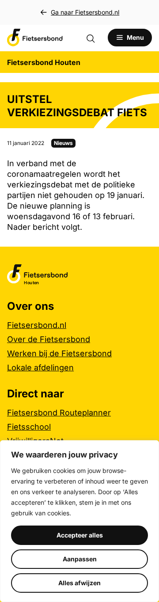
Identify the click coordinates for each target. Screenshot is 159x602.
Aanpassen (80, 559)
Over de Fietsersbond (48, 339)
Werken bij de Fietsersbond (59, 353)
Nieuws (63, 143)
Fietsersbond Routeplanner (59, 412)
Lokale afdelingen (40, 367)
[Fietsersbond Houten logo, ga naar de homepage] (35, 37)
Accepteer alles (80, 535)
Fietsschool (29, 426)
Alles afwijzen (79, 583)
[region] (79, 521)
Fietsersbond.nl (36, 325)
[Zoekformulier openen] (95, 37)
